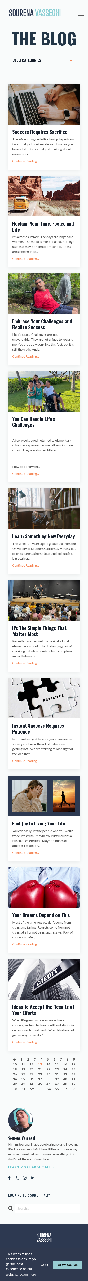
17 (73, 1064)
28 (31, 1074)
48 (65, 1084)
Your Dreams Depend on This (41, 915)
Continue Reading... (25, 161)
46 (48, 1084)
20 (31, 1069)
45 (40, 1084)
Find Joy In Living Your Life (38, 823)
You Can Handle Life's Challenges (33, 422)
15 (57, 1064)
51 (23, 1089)
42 (15, 1084)
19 (23, 1069)
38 (48, 1079)
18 (15, 1069)
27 (23, 1074)
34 (15, 1079)
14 (48, 1064)
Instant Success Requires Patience (38, 728)
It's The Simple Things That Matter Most (39, 631)
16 (65, 1064)
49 (73, 1084)
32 (65, 1074)
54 (49, 1089)
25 (73, 1069)
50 (15, 1089)
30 (48, 1074)
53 (40, 1089)
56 (65, 1089)
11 (23, 1064)
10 (15, 1064)
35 (23, 1079)
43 (23, 1084)
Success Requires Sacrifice (40, 132)
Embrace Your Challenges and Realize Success (42, 324)
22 (48, 1069)
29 (40, 1074)
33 (73, 1074)
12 (31, 1064)
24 (65, 1069)
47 (57, 1084)
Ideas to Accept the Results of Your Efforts (43, 1010)
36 (31, 1079)
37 (40, 1079)
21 (40, 1069)
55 (57, 1089)
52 (32, 1089)
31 (57, 1074)
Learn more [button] (27, 1274)
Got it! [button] (45, 1264)
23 (57, 1069)
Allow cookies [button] (68, 1264)
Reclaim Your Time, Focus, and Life (43, 226)
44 (31, 1084)
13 (40, 1064)
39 (57, 1079)
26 (15, 1074)
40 (65, 1079)
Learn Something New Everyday (43, 536)
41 (73, 1079)
